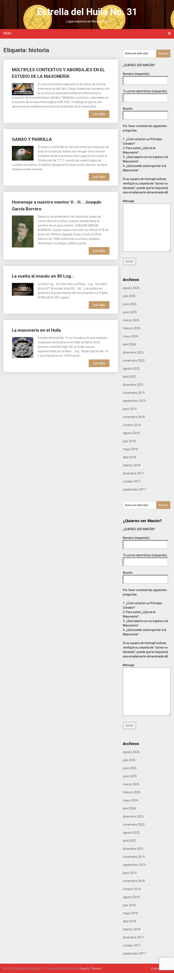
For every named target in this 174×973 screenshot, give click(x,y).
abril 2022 (129, 376)
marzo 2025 (131, 320)
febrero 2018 (131, 465)
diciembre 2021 (133, 384)
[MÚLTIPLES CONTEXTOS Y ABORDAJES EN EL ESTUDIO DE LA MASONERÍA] (23, 88)
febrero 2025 (131, 328)
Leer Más (99, 114)
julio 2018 (129, 441)
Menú (7, 33)
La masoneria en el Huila (36, 330)
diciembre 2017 (133, 473)
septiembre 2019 (134, 401)
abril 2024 (129, 344)
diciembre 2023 (133, 352)
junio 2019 (130, 409)
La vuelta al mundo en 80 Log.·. (43, 276)
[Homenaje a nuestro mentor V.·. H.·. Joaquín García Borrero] (23, 230)
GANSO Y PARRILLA (32, 139)
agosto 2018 (131, 433)
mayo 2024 (130, 336)
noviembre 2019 (134, 392)
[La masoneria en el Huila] (23, 347)
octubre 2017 (132, 481)
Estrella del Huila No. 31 (87, 11)
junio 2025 (130, 312)
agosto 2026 (131, 288)
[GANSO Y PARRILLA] (23, 152)
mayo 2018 (130, 449)
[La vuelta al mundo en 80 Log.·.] (23, 289)
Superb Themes (90, 968)
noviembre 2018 (134, 417)
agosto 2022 (131, 368)
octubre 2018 (132, 425)
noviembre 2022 (134, 360)
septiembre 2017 (134, 489)
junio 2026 (130, 304)
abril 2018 (129, 457)
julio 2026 (129, 296)
